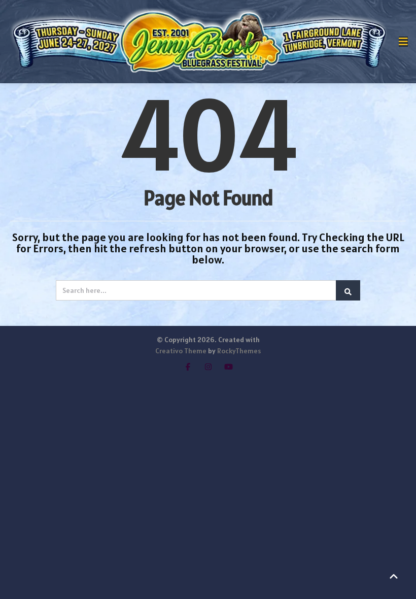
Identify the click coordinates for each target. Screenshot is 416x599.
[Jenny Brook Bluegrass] (199, 42)
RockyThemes (239, 350)
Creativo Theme (180, 350)
